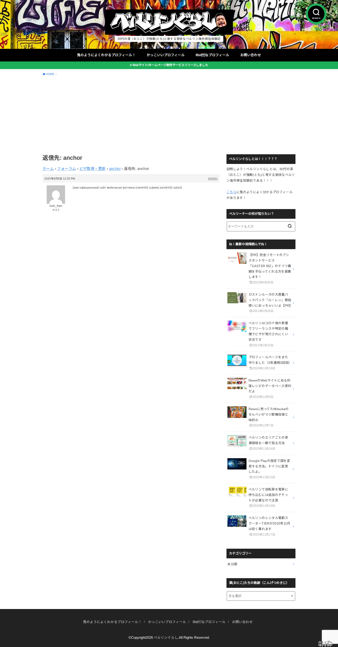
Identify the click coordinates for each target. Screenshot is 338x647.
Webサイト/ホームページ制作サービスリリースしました (170, 65)
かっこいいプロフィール (166, 55)
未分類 (232, 564)
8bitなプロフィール (212, 55)
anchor (115, 169)
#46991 (213, 178)
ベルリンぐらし (166, 637)
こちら (231, 192)
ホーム (48, 169)
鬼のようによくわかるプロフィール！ (106, 55)
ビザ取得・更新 (92, 169)
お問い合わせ (250, 55)
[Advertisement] (169, 114)
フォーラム (66, 169)
